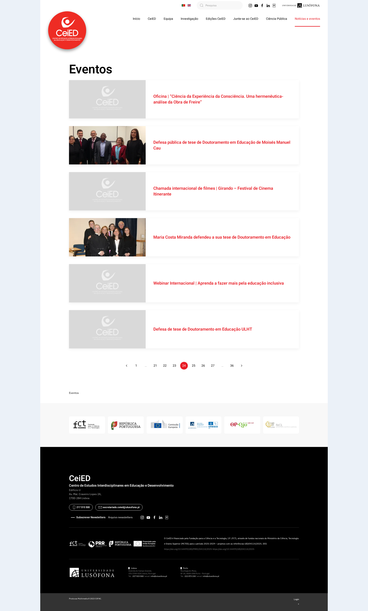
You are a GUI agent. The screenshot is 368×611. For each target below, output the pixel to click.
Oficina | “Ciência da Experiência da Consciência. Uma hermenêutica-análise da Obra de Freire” (218, 99)
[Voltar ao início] (67, 30)
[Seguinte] (241, 366)
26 (203, 365)
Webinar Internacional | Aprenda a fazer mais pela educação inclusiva (218, 283)
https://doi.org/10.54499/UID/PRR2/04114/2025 (188, 549)
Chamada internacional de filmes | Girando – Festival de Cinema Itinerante (213, 191)
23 (174, 365)
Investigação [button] (189, 18)
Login (296, 599)
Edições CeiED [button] (216, 18)
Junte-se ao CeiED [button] (245, 18)
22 (165, 365)
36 (232, 365)
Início (136, 18)
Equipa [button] (168, 18)
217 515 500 (83, 507)
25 (193, 365)
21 (155, 365)
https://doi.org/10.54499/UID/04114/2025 (233, 549)
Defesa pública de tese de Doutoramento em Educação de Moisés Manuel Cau (221, 145)
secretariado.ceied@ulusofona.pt (121, 507)
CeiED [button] (152, 18)
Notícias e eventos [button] (307, 18)
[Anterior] (126, 366)
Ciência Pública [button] (276, 18)
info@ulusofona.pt (159, 576)
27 (212, 365)
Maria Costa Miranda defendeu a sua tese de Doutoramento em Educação (221, 237)
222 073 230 (190, 576)
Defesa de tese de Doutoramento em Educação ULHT (202, 329)
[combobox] (220, 5)
